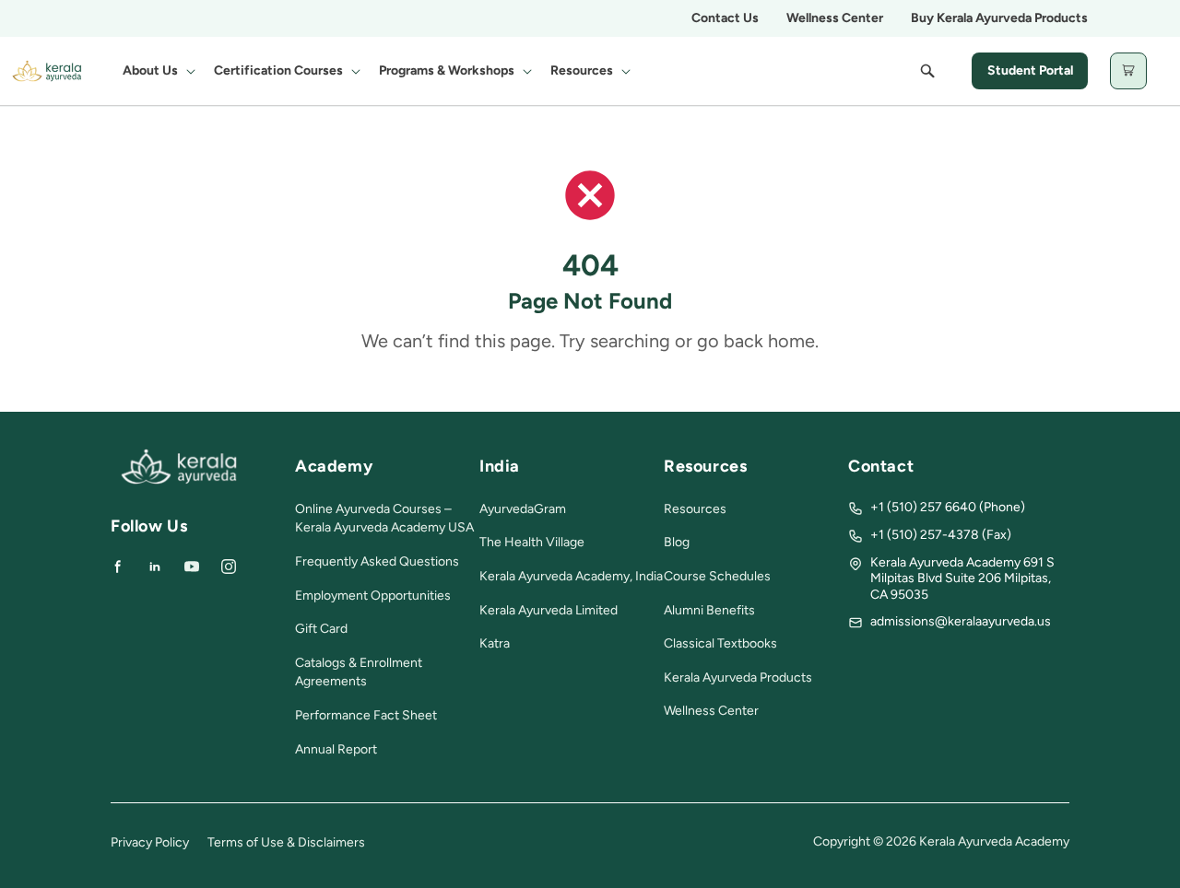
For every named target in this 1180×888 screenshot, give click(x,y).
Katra (494, 643)
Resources (581, 70)
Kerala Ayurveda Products (738, 677)
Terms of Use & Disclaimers (286, 842)
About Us (150, 70)
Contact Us (725, 18)
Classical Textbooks (720, 643)
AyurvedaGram (522, 509)
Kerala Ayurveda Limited (548, 610)
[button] (157, 71)
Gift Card (321, 629)
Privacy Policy (150, 842)
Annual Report (336, 749)
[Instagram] (228, 566)
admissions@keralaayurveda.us (960, 621)
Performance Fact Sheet (366, 715)
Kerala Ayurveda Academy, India (571, 576)
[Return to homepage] (179, 480)
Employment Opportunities (373, 595)
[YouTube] (191, 566)
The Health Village (531, 542)
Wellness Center (834, 18)
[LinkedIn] (155, 566)
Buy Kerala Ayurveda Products (999, 18)
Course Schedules (717, 576)
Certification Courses (278, 70)
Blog (677, 542)
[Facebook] (118, 566)
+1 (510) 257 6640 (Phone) (947, 507)
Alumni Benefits (709, 610)
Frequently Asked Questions (377, 561)
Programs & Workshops (446, 70)
